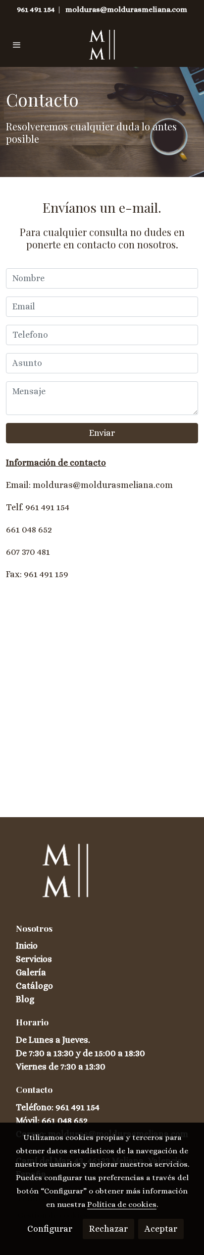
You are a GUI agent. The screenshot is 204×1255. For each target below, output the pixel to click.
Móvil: (29, 1121)
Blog (25, 999)
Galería (31, 972)
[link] (102, 44)
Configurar (49, 1229)
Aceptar (161, 1229)
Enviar (102, 433)
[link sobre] (102, 876)
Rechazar (108, 1229)
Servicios (34, 959)
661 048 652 (65, 1121)
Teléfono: (35, 1107)
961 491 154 (36, 9)
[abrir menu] (17, 44)
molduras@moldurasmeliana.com (126, 9)
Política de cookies (121, 1204)
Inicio (27, 946)
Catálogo (34, 986)
